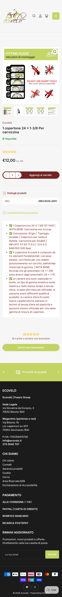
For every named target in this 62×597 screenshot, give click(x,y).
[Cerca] (34, 16)
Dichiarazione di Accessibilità (19, 485)
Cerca (6, 477)
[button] (9, 152)
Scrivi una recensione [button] (31, 347)
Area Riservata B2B (13, 481)
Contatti (7, 464)
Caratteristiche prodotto (22, 212)
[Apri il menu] (56, 16)
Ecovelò (7, 122)
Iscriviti (52, 554)
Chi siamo (8, 460)
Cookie (6, 472)
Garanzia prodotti (12, 468)
